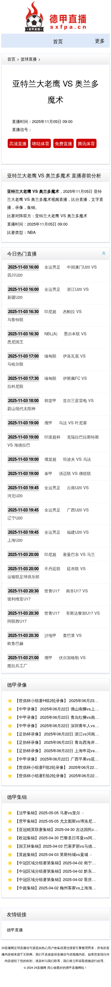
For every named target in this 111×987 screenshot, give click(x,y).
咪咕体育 (40, 143)
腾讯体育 (86, 143)
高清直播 (18, 143)
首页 (58, 41)
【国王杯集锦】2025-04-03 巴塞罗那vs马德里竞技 (59, 846)
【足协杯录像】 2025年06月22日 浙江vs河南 (55, 734)
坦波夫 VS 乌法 (77, 459)
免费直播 (63, 143)
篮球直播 (29, 59)
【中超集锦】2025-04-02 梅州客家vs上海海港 (55, 888)
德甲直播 (15, 930)
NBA (31, 232)
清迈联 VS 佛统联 (75, 473)
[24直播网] (55, 29)
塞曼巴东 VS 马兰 (79, 554)
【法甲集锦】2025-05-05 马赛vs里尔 (47, 812)
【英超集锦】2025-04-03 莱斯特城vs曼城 (51, 854)
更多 (100, 40)
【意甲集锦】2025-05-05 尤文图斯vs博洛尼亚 (55, 821)
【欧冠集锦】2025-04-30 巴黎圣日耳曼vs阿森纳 (57, 838)
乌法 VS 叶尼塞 (73, 423)
